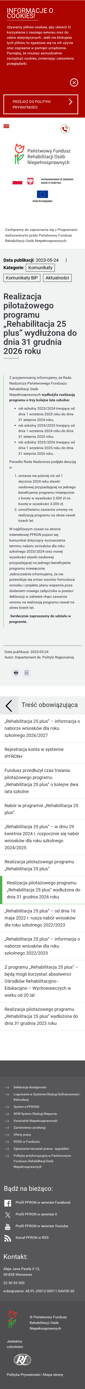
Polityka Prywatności (23, 1374)
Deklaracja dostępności (30, 1087)
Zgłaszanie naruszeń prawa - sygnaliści (41, 1148)
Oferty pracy (22, 1134)
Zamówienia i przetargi (30, 1127)
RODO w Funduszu (27, 1141)
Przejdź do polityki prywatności (32, 104)
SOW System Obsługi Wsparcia (35, 1114)
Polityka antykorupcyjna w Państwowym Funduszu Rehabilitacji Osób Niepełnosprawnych (42, 1161)
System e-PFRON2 (26, 1106)
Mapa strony (53, 1374)
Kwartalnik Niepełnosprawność (36, 1121)
